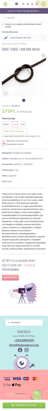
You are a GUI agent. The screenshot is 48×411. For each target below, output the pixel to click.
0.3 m (6, 124)
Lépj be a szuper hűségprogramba (22, 11)
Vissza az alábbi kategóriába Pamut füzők (23, 25)
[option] (24, 75)
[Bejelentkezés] (28, 4)
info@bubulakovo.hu (24, 345)
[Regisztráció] (32, 4)
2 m (23, 124)
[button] (24, 38)
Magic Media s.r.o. (22, 394)
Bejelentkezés (10, 277)
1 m (15, 124)
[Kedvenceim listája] (23, 4)
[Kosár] (37, 4)
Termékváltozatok (10, 32)
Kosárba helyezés (25, 405)
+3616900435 (24, 340)
